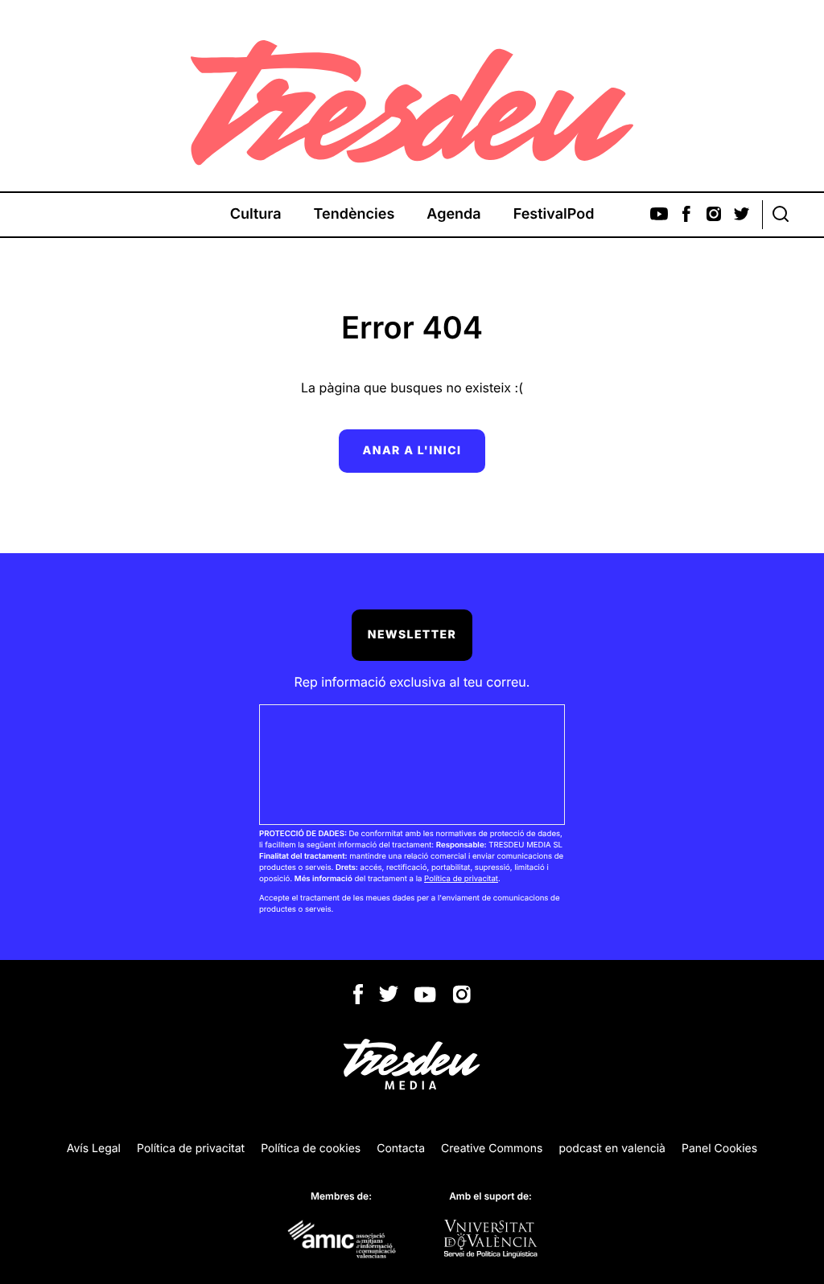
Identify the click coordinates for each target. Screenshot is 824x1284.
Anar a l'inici (412, 450)
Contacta (401, 1148)
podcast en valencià (611, 1148)
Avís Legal (94, 1148)
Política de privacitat (461, 879)
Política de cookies (310, 1148)
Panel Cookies (719, 1148)
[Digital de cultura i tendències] (412, 103)
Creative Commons (491, 1148)
